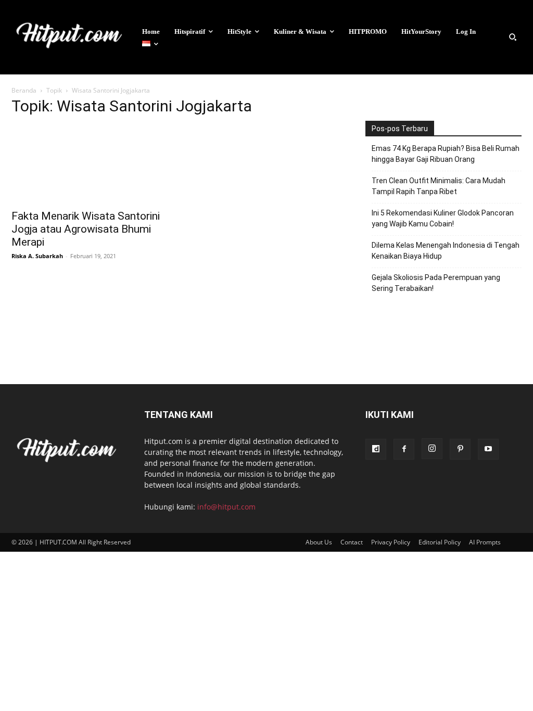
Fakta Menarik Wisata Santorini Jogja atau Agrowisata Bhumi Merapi (85, 229)
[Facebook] (404, 449)
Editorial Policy (439, 542)
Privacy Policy (390, 542)
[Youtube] (488, 449)
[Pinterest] (460, 449)
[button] (513, 37)
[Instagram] (432, 448)
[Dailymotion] (375, 449)
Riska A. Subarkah (37, 256)
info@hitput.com (226, 507)
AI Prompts (485, 542)
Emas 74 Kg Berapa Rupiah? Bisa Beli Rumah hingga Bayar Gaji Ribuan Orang (445, 153)
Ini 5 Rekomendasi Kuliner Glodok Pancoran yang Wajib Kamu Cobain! (443, 218)
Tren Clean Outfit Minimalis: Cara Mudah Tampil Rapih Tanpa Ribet (438, 186)
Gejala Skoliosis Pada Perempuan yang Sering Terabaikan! (436, 283)
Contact (351, 542)
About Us (319, 542)
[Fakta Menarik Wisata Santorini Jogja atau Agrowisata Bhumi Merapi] (89, 164)
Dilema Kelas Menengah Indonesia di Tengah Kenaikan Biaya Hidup (445, 250)
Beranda (23, 90)
